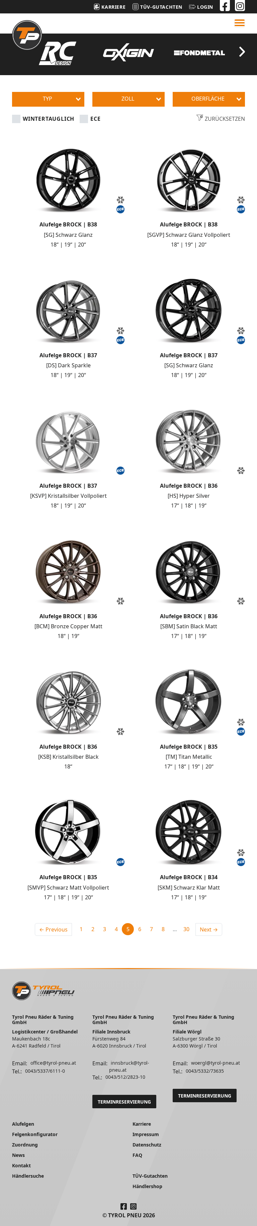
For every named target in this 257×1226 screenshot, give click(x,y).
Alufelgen (23, 1124)
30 (186, 929)
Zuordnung (25, 1144)
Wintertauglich (48, 118)
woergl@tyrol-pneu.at (215, 1063)
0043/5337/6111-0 (45, 1071)
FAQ (137, 1155)
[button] (201, 6)
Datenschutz (147, 1144)
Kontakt (21, 1165)
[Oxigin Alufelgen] (128, 52)
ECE (95, 118)
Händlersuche (28, 1176)
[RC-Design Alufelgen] (57, 53)
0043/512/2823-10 (125, 1077)
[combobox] (48, 99)
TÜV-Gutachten (150, 1176)
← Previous (53, 929)
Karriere (142, 1124)
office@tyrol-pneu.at (53, 1063)
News (18, 1155)
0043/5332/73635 (205, 1071)
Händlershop (147, 1186)
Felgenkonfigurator (35, 1134)
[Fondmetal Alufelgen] (199, 52)
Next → (209, 929)
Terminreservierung (124, 1102)
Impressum (146, 1134)
